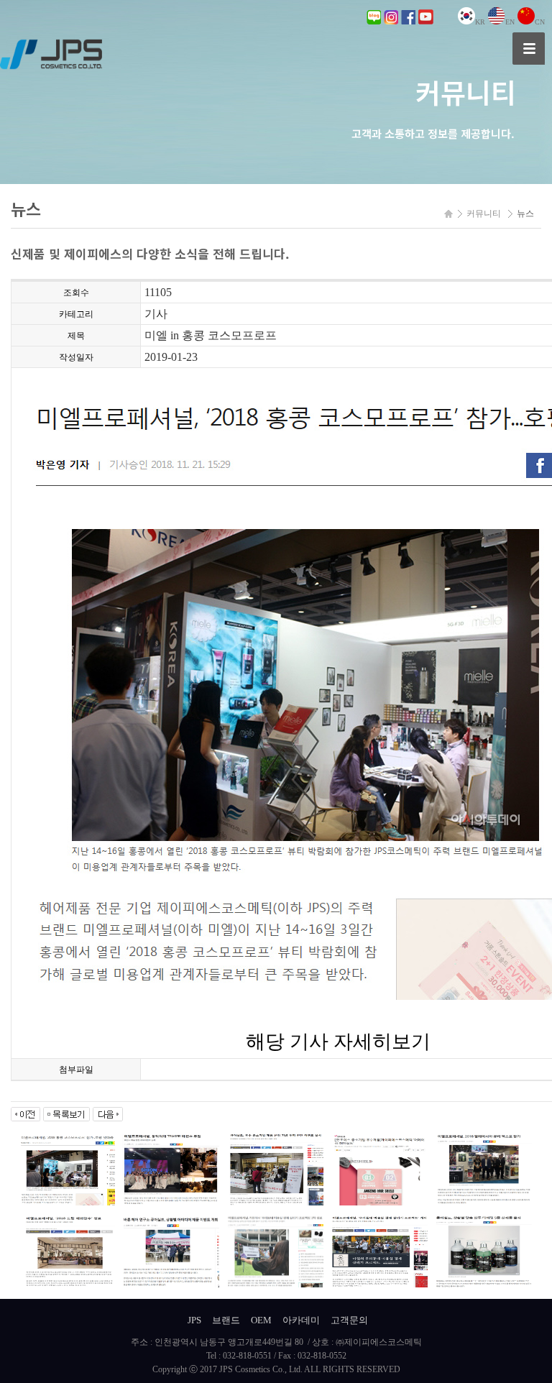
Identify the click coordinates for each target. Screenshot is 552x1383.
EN (510, 22)
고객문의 (349, 1320)
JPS (194, 1320)
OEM (261, 1320)
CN (540, 22)
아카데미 (301, 1320)
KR (480, 22)
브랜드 (226, 1320)
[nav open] (528, 48)
